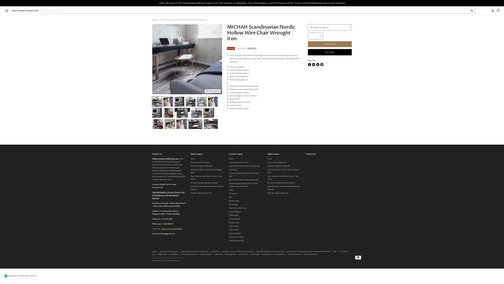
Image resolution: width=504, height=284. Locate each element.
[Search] (471, 11)
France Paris (233, 169)
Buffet (231, 190)
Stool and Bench (235, 233)
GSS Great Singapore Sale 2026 (202, 166)
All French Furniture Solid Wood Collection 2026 (237, 251)
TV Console (233, 193)
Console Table (234, 222)
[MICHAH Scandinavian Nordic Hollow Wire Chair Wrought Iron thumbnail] (157, 102)
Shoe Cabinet (234, 230)
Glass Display (233, 226)
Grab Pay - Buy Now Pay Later (201, 193)
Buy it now (330, 52)
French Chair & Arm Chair (237, 208)
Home (154, 20)
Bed (230, 197)
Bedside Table (234, 201)
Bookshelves (233, 204)
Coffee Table (233, 215)
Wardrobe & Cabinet (236, 237)
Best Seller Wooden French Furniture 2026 (244, 180)
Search (231, 159)
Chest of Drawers (235, 212)
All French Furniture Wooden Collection (204, 183)
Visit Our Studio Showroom (200, 162)
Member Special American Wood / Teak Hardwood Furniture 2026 (308, 251)
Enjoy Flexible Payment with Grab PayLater (244, 166)
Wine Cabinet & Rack (236, 240)
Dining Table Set (234, 219)
